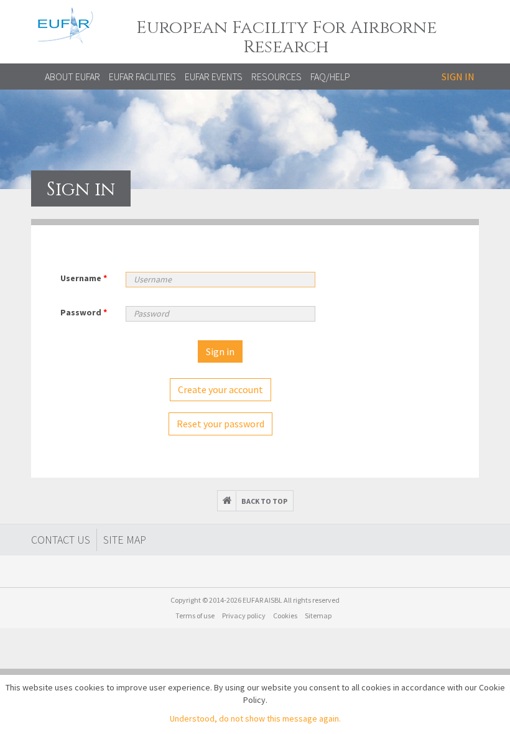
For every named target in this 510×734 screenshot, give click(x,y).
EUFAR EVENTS (214, 76)
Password (83, 312)
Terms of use (195, 615)
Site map (124, 539)
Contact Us (60, 539)
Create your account (220, 389)
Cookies (285, 615)
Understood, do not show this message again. (255, 718)
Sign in (458, 76)
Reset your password (220, 423)
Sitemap (318, 615)
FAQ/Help (330, 76)
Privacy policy (244, 615)
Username (83, 278)
